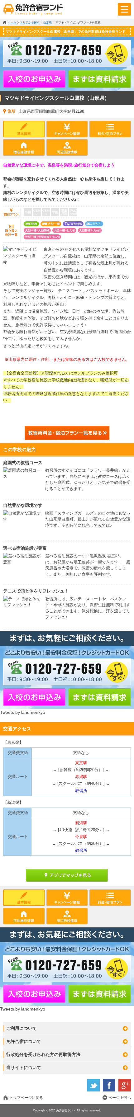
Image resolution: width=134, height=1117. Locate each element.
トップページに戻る (26, 1098)
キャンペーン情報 (67, 129)
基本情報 (24, 129)
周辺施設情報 (67, 147)
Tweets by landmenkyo (22, 712)
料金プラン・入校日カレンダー (110, 129)
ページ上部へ (119, 1098)
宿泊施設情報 (24, 147)
